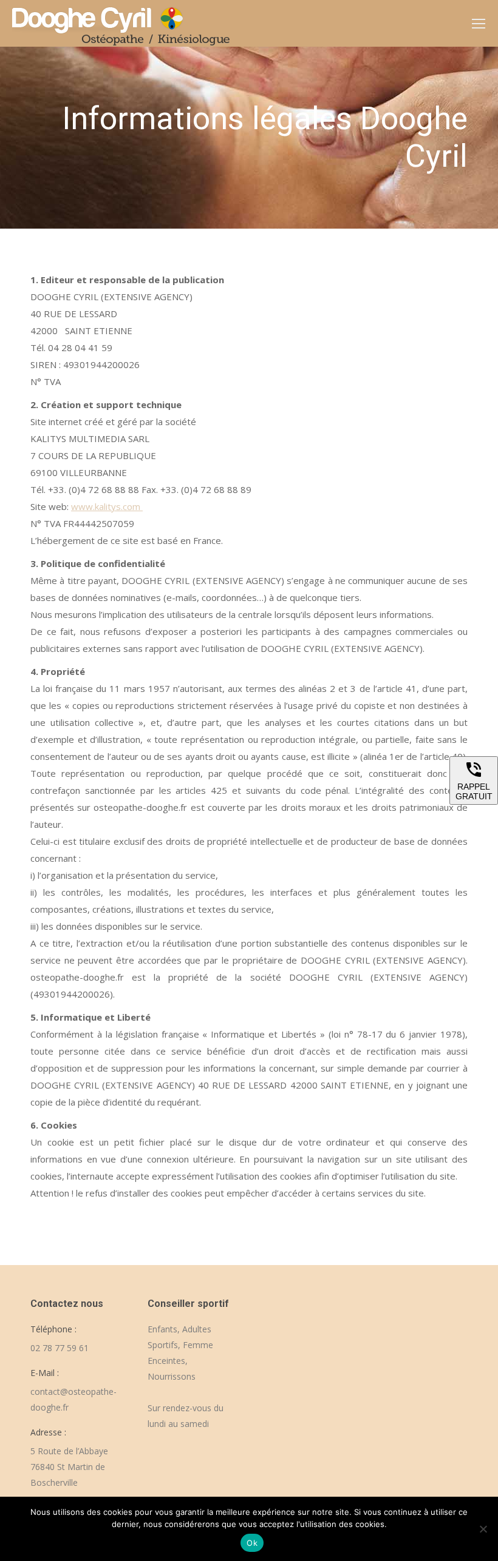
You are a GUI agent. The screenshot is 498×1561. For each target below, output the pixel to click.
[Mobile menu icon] (478, 23)
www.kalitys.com (107, 506)
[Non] (483, 1529)
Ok (252, 1543)
